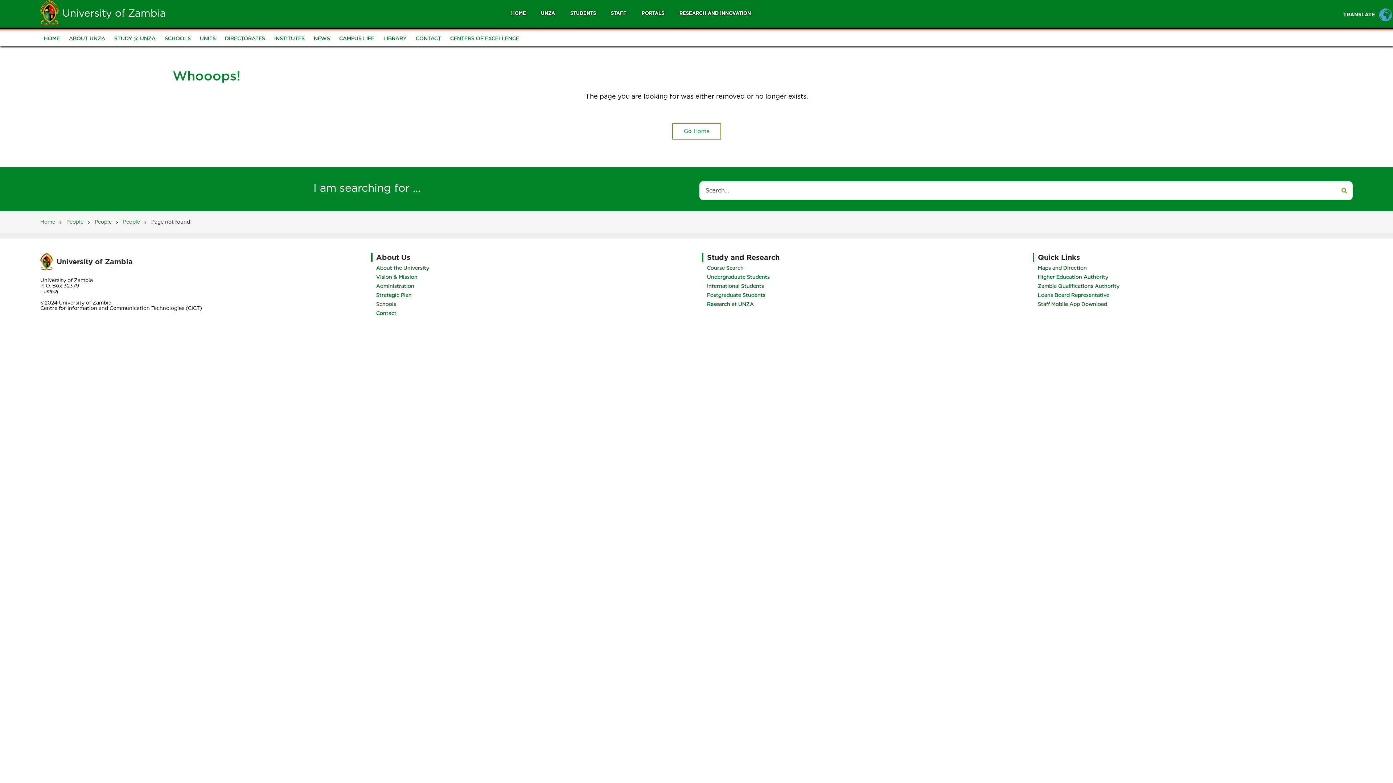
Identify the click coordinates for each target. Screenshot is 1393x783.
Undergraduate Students (738, 277)
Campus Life (356, 38)
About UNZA (87, 38)
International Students (735, 286)
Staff (618, 13)
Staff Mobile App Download (1072, 304)
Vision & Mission (397, 277)
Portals (653, 13)
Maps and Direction (1062, 268)
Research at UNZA (730, 304)
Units (208, 38)
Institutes (289, 38)
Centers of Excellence (484, 38)
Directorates (245, 38)
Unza (548, 13)
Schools (178, 38)
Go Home (697, 131)
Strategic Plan (394, 295)
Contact (428, 38)
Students (583, 13)
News (322, 38)
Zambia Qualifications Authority (1078, 286)
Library (395, 38)
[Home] (49, 12)
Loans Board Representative (1073, 295)
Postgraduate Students (736, 295)
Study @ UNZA (135, 38)
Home (518, 13)
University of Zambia (114, 13)
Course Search (725, 268)
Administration (395, 286)
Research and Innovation (715, 13)
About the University (402, 268)
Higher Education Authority (1073, 277)
